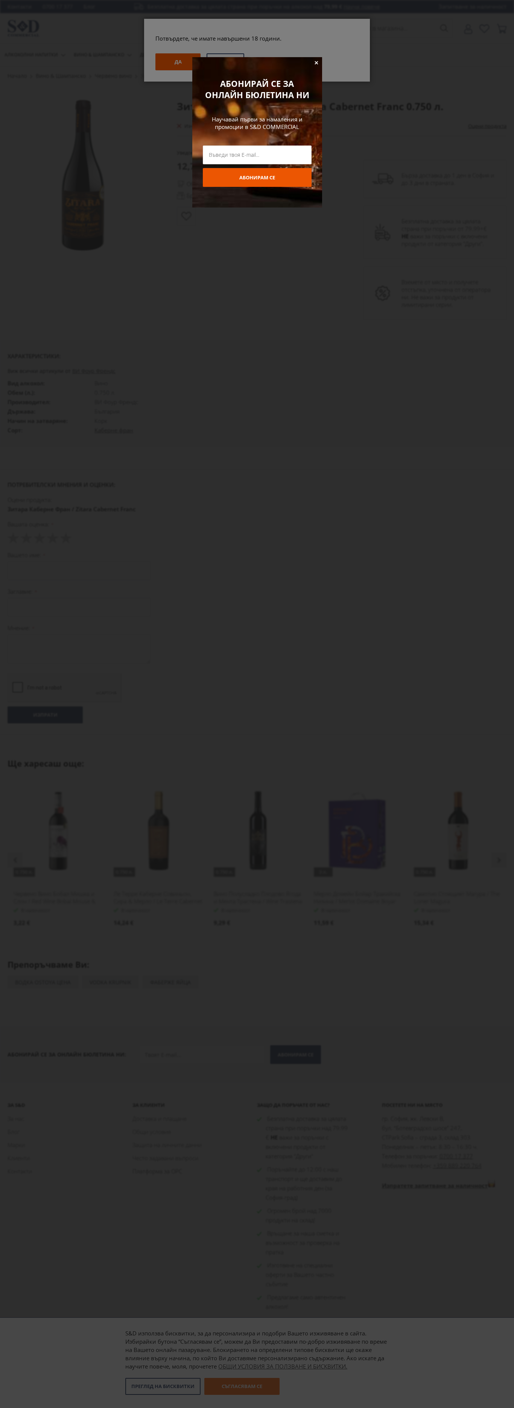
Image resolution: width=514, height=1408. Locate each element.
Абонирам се (257, 177)
